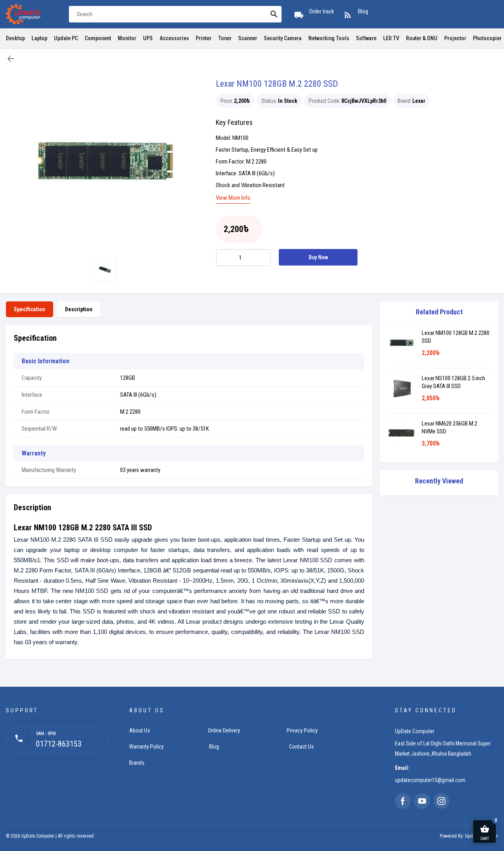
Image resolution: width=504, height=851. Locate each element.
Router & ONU (421, 38)
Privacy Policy (302, 730)
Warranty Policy (146, 746)
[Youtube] (422, 801)
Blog (214, 746)
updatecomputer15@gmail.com (430, 780)
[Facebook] (403, 801)
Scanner (247, 38)
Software (366, 38)
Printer (203, 38)
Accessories (174, 38)
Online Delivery (224, 730)
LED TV (391, 38)
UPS (148, 38)
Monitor (127, 38)
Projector (455, 38)
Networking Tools (328, 38)
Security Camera (283, 38)
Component (98, 38)
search (274, 14)
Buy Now (318, 257)
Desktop (15, 38)
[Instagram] (441, 801)
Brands (137, 763)
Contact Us (301, 746)
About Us (139, 730)
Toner (225, 38)
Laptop (39, 38)
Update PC (66, 38)
